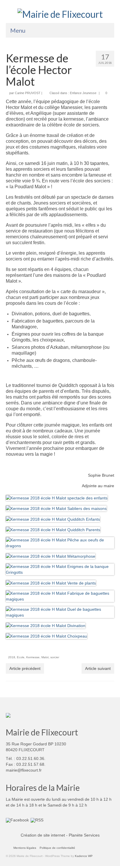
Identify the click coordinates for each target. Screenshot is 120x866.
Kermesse (33, 657)
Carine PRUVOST (27, 93)
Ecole (20, 657)
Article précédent (24, 668)
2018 (11, 657)
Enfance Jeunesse (83, 93)
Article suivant (98, 668)
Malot (45, 657)
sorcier (54, 657)
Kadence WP (84, 856)
